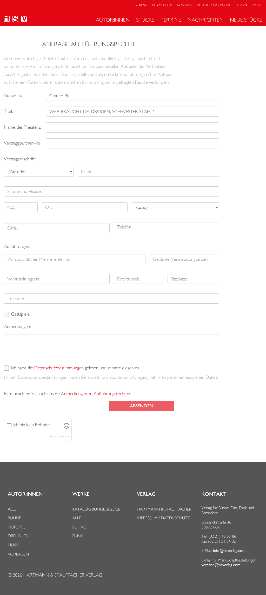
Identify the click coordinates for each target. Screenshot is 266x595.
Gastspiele (20, 314)
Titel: (8, 111)
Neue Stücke (246, 20)
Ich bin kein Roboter (31, 425)
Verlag (142, 5)
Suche (257, 5)
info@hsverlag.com (229, 550)
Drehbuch (18, 535)
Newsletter (162, 5)
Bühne (14, 517)
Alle (12, 509)
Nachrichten (205, 20)
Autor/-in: (13, 95)
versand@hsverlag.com (221, 564)
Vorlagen (18, 554)
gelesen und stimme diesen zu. (112, 368)
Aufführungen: (17, 246)
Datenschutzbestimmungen (59, 368)
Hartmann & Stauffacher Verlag (62, 575)
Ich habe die (22, 368)
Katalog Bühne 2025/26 (96, 509)
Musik (13, 544)
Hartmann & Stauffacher (164, 509)
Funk (77, 535)
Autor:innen (113, 20)
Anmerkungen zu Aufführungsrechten (95, 393)
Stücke (145, 20)
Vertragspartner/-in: (22, 143)
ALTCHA (65, 436)
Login (242, 5)
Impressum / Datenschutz (163, 517)
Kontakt (184, 5)
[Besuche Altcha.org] (66, 427)
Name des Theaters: (22, 127)
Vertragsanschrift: (20, 159)
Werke (81, 494)
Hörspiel (16, 527)
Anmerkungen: (17, 326)
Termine (171, 20)
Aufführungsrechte (214, 5)
